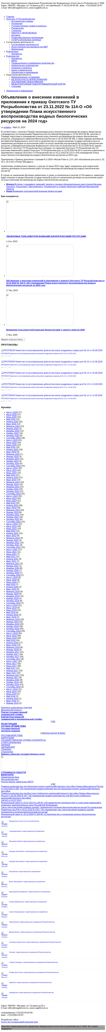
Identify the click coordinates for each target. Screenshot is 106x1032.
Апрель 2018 (12, 643)
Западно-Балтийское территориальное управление (28, 861)
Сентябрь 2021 (13, 547)
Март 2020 (11, 589)
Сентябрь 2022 (13, 522)
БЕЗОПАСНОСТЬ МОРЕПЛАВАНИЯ (29, 79)
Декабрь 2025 (12, 431)
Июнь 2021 (11, 554)
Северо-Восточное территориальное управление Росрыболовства (34, 972)
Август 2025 (12, 440)
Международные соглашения (25, 77)
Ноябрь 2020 (12, 570)
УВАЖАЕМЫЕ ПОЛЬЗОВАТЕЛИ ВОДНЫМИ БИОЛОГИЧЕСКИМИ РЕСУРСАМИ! (46, 236)
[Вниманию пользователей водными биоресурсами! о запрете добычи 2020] (39, 325)
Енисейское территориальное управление (25, 871)
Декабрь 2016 (12, 680)
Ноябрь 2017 (12, 654)
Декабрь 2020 (12, 568)
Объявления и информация (24, 72)
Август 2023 (12, 496)
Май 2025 (10, 447)
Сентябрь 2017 (13, 659)
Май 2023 (10, 503)
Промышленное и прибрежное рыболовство (32, 63)
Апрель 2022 (12, 533)
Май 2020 (10, 584)
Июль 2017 (11, 664)
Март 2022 (11, 536)
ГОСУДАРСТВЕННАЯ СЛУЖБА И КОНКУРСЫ (23, 740)
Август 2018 (12, 633)
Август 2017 (12, 661)
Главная (10, 17)
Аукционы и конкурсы (21, 68)
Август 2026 (12, 412)
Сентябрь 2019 (13, 603)
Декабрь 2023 (12, 487)
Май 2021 (10, 556)
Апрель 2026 (12, 422)
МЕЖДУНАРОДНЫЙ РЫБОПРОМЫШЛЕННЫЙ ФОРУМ (38, 84)
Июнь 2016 (11, 694)
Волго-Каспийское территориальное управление (27, 882)
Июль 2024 (11, 470)
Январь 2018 (12, 650)
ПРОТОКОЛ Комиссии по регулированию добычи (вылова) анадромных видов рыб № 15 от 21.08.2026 (38, 365)
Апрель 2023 (12, 505)
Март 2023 (11, 508)
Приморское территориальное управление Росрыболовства (31, 992)
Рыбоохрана (12, 51)
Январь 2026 (12, 429)
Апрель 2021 (12, 559)
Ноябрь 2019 (12, 598)
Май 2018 (10, 640)
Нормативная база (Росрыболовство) (10, 778)
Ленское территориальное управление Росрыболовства (30, 952)
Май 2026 (10, 419)
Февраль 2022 (13, 538)
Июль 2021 (11, 552)
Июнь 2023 (11, 501)
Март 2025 (11, 452)
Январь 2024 (12, 484)
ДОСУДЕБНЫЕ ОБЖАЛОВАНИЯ (27, 82)
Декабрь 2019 (12, 596)
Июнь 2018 (11, 638)
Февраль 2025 (13, 454)
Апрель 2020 (12, 587)
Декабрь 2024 (12, 459)
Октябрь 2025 (12, 435)
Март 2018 (11, 645)
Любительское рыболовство (24, 65)
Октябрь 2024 (12, 463)
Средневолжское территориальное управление (26, 831)
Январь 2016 (12, 703)
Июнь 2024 (11, 473)
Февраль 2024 (13, 482)
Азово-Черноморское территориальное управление (28, 912)
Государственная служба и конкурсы (29, 26)
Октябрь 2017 (12, 657)
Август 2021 (12, 550)
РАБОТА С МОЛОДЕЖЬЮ (24, 33)
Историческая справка (22, 21)
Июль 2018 (11, 636)
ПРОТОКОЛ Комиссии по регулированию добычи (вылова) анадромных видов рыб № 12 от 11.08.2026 (38, 398)
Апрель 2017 (12, 671)
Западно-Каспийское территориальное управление (28, 851)
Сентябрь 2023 (13, 494)
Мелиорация (17, 49)
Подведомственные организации (27, 37)
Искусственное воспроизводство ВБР (29, 47)
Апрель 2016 (12, 698)
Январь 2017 (12, 677)
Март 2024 (11, 480)
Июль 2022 (11, 526)
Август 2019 (12, 605)
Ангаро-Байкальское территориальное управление (28, 902)
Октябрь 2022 (12, 519)
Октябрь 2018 (12, 629)
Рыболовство (12, 56)
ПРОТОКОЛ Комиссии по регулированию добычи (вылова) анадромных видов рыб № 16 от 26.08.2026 (38, 353)
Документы (16, 54)
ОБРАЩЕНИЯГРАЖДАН (8, 748)
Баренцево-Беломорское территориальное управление (29, 892)
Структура (16, 30)
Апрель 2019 (12, 615)
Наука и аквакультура (21, 70)
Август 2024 (12, 468)
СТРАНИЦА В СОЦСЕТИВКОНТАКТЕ (13, 773)
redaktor (7, 127)
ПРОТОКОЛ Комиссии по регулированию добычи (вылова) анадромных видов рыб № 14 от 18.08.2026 (38, 376)
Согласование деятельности (25, 44)
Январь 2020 (12, 594)
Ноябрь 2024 (12, 461)
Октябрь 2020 (12, 573)
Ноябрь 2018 (12, 626)
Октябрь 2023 (12, 491)
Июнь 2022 (11, 529)
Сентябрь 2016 (13, 687)
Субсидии (16, 86)
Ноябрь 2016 (12, 682)
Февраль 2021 (13, 563)
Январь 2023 (12, 512)
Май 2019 (10, 612)
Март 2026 (11, 424)
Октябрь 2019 (12, 601)
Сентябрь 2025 (13, 438)
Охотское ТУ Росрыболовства (20, 19)
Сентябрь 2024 (13, 466)
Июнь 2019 (11, 610)
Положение (16, 23)
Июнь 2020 (11, 582)
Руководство (17, 28)
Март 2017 (11, 673)
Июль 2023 (11, 498)
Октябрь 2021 (12, 545)
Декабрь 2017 (12, 652)
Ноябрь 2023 (12, 489)
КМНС (14, 61)
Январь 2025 (12, 456)
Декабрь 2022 (12, 515)
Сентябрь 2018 (13, 631)
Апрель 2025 (12, 449)
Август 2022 (12, 524)
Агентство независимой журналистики (19, 1022)
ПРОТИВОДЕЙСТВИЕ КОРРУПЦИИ (12, 736)
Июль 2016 (11, 691)
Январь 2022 (12, 540)
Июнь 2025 (11, 445)
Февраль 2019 (13, 619)
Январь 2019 (12, 622)
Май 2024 (10, 475)
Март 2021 (11, 561)
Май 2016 (10, 696)
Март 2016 (11, 701)
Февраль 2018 (13, 647)
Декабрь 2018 (12, 624)
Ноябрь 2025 (12, 433)
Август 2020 (12, 577)
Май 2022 (10, 531)
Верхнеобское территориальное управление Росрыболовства (32, 932)
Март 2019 (11, 617)
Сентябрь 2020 (13, 575)
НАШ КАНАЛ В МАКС (55, 733)
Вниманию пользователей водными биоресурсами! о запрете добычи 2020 (45, 330)
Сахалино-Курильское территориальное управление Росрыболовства (35, 942)
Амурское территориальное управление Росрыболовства (30, 982)
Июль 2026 (11, 415)
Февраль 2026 (13, 426)
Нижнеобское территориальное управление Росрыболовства (32, 922)
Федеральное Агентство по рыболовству (24, 821)
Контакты (15, 35)
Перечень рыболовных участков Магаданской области (16, 708)
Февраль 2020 (13, 591)
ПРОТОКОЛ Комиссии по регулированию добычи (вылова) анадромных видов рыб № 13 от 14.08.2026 (38, 387)
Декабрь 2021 (12, 543)
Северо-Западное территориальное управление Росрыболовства (33, 962)
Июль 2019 (11, 608)
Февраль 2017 (13, 675)
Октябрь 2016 (12, 684)
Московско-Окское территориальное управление (27, 841)
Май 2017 (10, 668)
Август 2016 (12, 689)
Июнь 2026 (11, 417)
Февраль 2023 (13, 510)
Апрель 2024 (12, 477)
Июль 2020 (11, 580)
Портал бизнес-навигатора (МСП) (17, 782)
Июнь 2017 (11, 666)
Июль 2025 (11, 442)
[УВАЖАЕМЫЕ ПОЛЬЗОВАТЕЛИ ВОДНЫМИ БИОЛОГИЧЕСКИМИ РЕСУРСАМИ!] (39, 231)
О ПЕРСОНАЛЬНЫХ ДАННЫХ (26, 40)
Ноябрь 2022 (12, 517)
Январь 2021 (12, 566)
